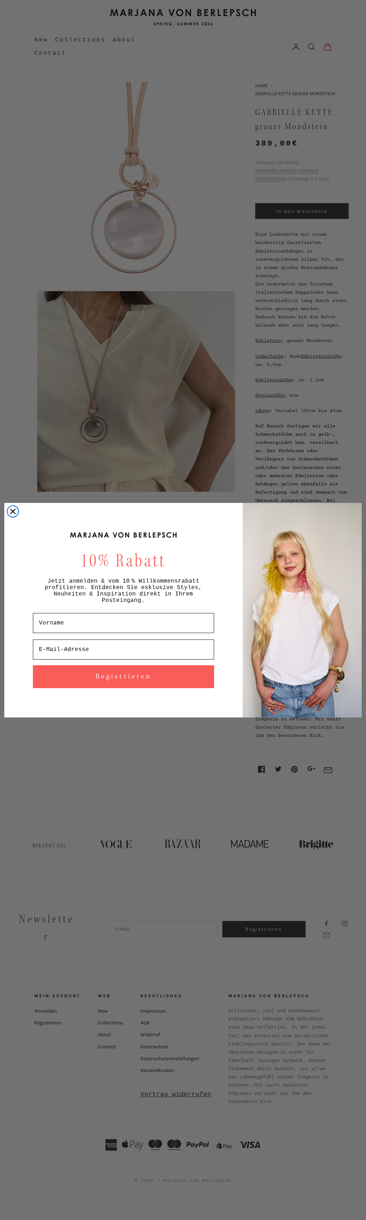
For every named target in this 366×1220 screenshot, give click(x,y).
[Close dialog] (13, 511)
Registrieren (123, 676)
